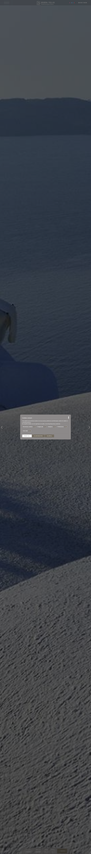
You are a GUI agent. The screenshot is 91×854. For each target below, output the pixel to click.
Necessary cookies (27, 426)
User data (25, 430)
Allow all (49, 435)
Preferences (60, 426)
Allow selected (38, 435)
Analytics (50, 426)
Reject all (27, 435)
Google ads (40, 426)
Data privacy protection (55, 423)
